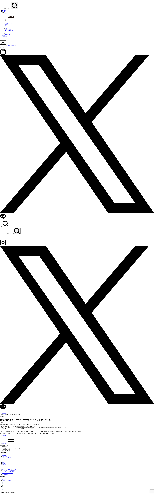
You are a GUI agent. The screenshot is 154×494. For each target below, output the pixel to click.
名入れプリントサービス (7, 473)
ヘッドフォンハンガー (9, 32)
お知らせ (4, 413)
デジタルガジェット (9, 29)
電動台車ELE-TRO (9, 23)
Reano (3, 463)
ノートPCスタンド (9, 30)
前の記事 (4, 435)
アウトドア (7, 26)
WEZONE (4, 464)
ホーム (3, 411)
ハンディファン (8, 33)
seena (3, 462)
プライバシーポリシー (7, 457)
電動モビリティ (8, 24)
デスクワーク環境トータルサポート (10, 471)
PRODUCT (4, 11)
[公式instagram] (3, 54)
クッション (7, 34)
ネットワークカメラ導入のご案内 (9, 469)
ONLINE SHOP (5, 37)
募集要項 (4, 479)
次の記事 (4, 443)
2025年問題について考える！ (8, 470)
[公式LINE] (3, 219)
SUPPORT (4, 36)
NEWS (3, 35)
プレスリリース (5, 456)
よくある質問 (5, 474)
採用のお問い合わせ (6, 480)
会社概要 (4, 455)
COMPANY (4, 10)
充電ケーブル (8, 28)
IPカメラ (7, 25)
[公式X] (77, 212)
